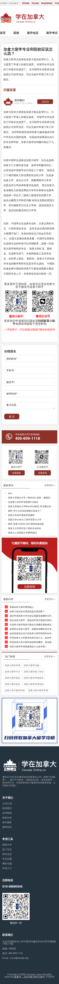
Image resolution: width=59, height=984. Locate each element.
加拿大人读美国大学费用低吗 (22, 532)
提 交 (12, 416)
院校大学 (7, 844)
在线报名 (16, 472)
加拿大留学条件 (12, 684)
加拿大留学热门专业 (34, 671)
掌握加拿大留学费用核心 (22, 607)
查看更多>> (50, 485)
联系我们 (7, 808)
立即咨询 (45, 101)
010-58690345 (12, 886)
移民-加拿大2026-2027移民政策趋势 (26, 523)
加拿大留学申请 (12, 665)
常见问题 (7, 858)
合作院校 (7, 812)
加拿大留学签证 (12, 677)
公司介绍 (7, 803)
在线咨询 (42, 472)
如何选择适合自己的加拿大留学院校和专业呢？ (33, 633)
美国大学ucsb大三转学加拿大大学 (24, 519)
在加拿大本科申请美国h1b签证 (23, 501)
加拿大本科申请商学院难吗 (21, 515)
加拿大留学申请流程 (34, 684)
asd (10, 493)
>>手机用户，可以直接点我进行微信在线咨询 (29, 329)
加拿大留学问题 (31, 665)
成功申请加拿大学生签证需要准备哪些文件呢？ (33, 615)
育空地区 (26, 3)
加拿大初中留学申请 (38, 690)
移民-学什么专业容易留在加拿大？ (25, 510)
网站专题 (7, 863)
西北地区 (35, 3)
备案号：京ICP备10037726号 (29, 976)
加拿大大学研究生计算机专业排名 (24, 528)
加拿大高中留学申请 (15, 690)
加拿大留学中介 (12, 671)
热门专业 (7, 849)
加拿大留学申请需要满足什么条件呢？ (28, 646)
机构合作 (7, 817)
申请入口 (7, 868)
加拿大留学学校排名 (34, 677)
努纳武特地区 (47, 3)
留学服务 (7, 822)
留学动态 (7, 854)
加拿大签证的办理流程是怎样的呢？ (27, 611)
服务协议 (7, 827)
